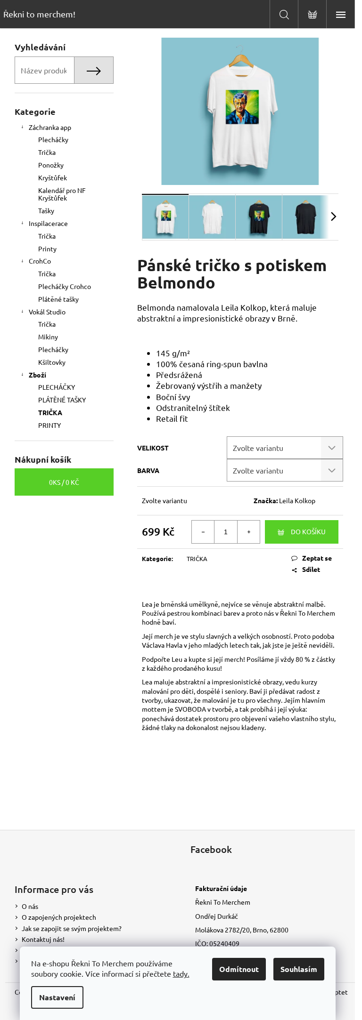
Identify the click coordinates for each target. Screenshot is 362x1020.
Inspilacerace (48, 223)
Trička (47, 152)
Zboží (37, 374)
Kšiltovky (52, 362)
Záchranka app (50, 127)
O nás (30, 906)
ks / (64, 482)
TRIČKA (50, 412)
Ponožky (51, 165)
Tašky (46, 210)
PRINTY (49, 425)
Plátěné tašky (58, 299)
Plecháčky (53, 139)
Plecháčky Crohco (64, 286)
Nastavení (57, 997)
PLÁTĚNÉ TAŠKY (62, 399)
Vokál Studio (47, 311)
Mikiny (48, 336)
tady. (181, 973)
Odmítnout (239, 969)
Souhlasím (298, 969)
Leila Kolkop (297, 500)
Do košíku (308, 531)
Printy (47, 248)
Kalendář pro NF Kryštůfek (62, 194)
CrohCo (40, 261)
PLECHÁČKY (56, 387)
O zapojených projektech (59, 917)
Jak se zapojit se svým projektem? (72, 928)
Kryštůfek (52, 177)
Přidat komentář (202, 806)
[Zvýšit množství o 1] (248, 532)
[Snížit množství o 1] (203, 532)
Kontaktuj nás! (43, 939)
